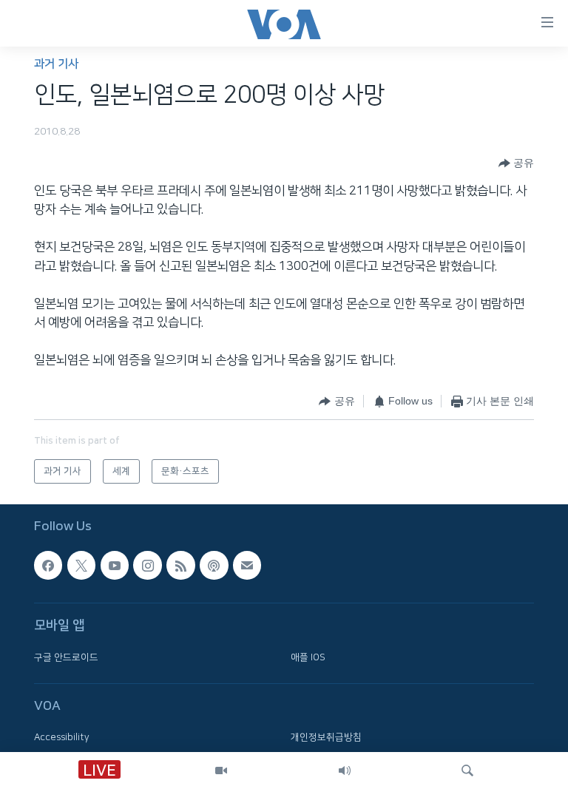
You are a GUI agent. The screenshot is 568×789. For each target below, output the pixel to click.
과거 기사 (56, 64)
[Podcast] (214, 565)
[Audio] (344, 770)
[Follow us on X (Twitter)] (81, 565)
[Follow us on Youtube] (115, 565)
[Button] (516, 163)
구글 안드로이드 (66, 657)
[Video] (221, 770)
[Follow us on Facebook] (48, 565)
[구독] (247, 565)
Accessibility (61, 737)
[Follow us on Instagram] (147, 565)
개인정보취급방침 (326, 737)
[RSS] (180, 565)
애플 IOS (308, 657)
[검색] (467, 770)
